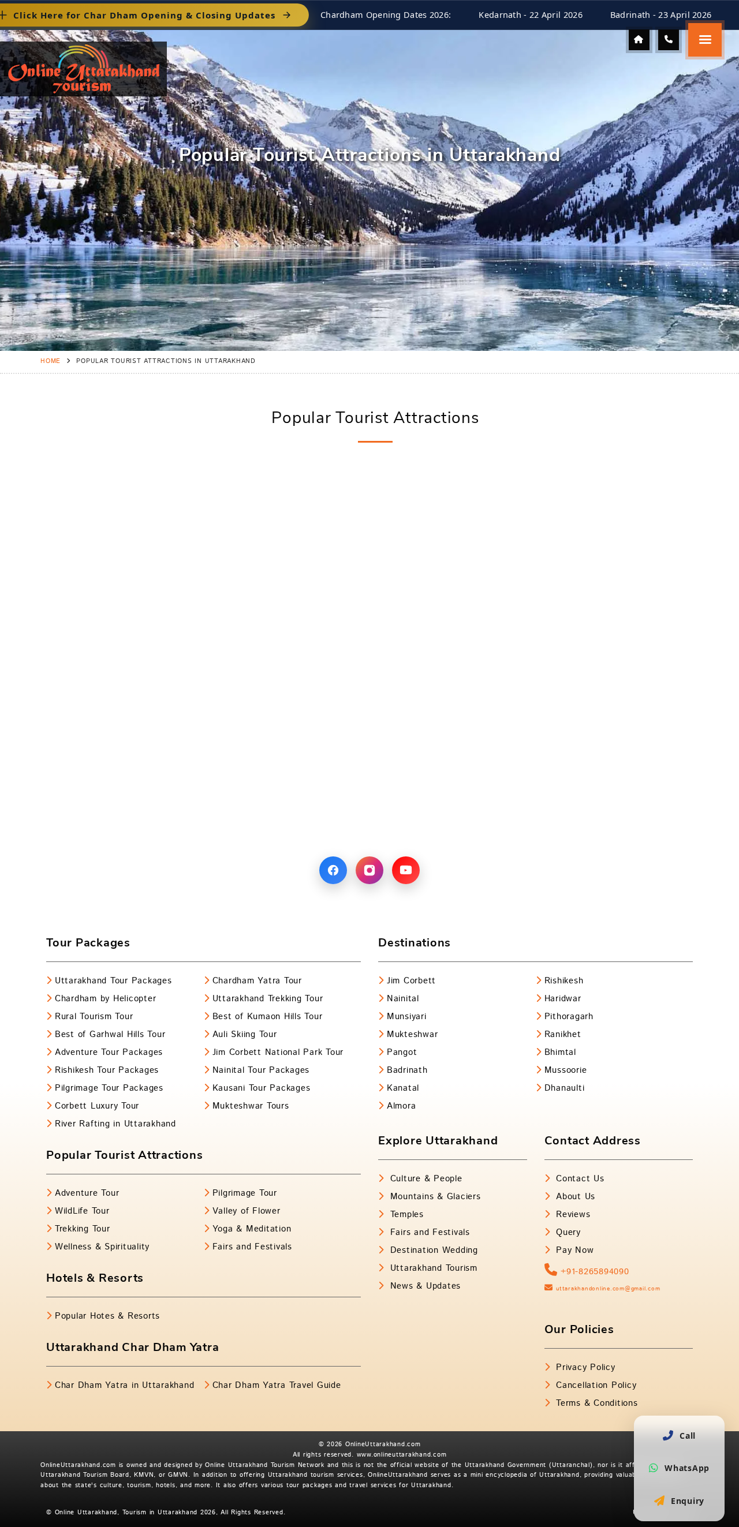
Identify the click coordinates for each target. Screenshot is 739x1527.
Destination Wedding (432, 1250)
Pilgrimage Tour (244, 1193)
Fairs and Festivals (252, 1247)
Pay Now (573, 1250)
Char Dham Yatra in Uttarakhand (124, 1385)
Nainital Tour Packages (260, 1070)
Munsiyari (407, 1016)
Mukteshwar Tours (250, 1106)
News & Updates (424, 1286)
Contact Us (578, 1179)
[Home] (639, 39)
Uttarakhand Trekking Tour (267, 999)
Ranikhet (562, 1034)
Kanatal (403, 1088)
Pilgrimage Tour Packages (109, 1088)
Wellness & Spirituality (102, 1247)
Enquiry (687, 1500)
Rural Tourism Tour (94, 1016)
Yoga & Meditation (252, 1229)
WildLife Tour (82, 1211)
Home (50, 361)
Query (567, 1232)
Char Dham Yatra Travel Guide (276, 1385)
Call (688, 1435)
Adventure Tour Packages (109, 1052)
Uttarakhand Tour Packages (113, 981)
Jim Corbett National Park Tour (278, 1052)
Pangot (402, 1052)
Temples (405, 1214)
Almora (401, 1106)
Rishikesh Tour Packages (107, 1070)
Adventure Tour (87, 1193)
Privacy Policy (584, 1367)
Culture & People (424, 1179)
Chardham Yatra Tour (257, 981)
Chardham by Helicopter (105, 999)
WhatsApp (687, 1467)
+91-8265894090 (593, 1272)
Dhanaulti (564, 1088)
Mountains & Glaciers (434, 1197)
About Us (574, 1197)
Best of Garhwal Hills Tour (110, 1034)
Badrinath (407, 1070)
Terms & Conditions (595, 1403)
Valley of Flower (246, 1211)
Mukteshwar (412, 1034)
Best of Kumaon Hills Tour (267, 1016)
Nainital (403, 999)
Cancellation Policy (594, 1385)
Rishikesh (564, 981)
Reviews (571, 1214)
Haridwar (562, 999)
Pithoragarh (569, 1016)
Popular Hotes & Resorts (107, 1316)
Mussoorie (565, 1070)
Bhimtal (560, 1052)
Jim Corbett (411, 981)
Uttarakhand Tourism (432, 1268)
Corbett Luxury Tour (97, 1106)
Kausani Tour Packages (261, 1088)
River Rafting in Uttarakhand (115, 1124)
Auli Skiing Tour (244, 1034)
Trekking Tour (82, 1229)
